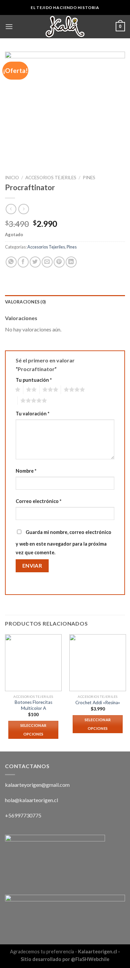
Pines (89, 177)
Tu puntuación (34, 380)
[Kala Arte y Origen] (65, 26)
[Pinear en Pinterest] (59, 261)
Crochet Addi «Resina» (97, 702)
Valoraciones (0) (25, 301)
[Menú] (9, 26)
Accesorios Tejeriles (50, 177)
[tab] (65, 301)
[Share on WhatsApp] (11, 261)
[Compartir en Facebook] (23, 261)
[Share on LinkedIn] (71, 261)
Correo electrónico (38, 501)
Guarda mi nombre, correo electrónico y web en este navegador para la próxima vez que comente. (63, 542)
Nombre (26, 471)
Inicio (12, 177)
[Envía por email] (47, 261)
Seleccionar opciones (33, 729)
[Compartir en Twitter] (35, 261)
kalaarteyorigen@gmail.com (37, 784)
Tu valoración (32, 413)
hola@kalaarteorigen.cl (31, 800)
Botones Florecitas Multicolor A (33, 705)
